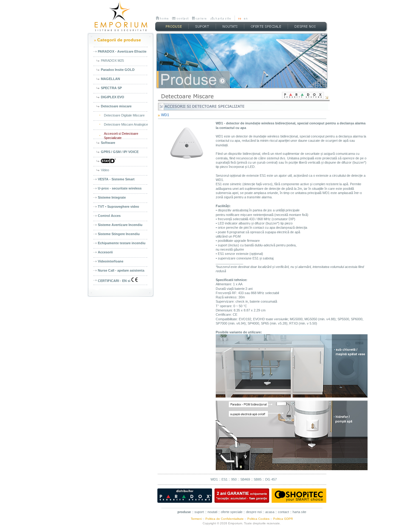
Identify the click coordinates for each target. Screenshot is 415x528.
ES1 (224, 479)
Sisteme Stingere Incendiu (119, 234)
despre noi (254, 512)
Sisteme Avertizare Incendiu (120, 225)
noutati (212, 512)
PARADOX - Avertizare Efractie (122, 51)
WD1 (214, 479)
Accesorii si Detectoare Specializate (121, 136)
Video (105, 170)
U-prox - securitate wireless (120, 188)
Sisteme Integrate (112, 197)
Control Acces (109, 215)
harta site (299, 512)
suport (199, 512)
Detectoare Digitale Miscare (124, 115)
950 (234, 479)
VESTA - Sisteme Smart (116, 179)
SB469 (245, 479)
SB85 (258, 479)
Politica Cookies (258, 518)
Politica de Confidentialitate (224, 518)
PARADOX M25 (112, 60)
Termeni (196, 518)
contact (283, 512)
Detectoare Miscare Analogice (126, 124)
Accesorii (105, 252)
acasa (269, 512)
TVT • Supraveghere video (118, 206)
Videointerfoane (110, 261)
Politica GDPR (283, 518)
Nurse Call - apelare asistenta (121, 270)
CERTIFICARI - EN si (114, 281)
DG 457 (271, 479)
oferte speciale (231, 512)
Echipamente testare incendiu (122, 243)
